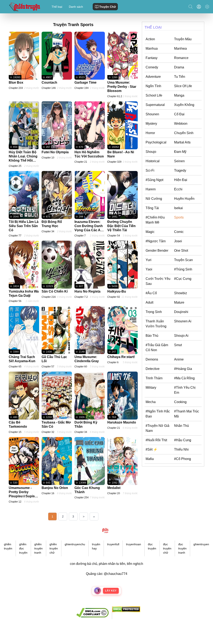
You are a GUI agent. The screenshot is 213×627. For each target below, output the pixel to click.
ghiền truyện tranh (38, 548)
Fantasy (151, 58)
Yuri (148, 260)
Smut (178, 345)
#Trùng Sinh (183, 269)
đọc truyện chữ (167, 548)
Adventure (153, 76)
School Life (154, 95)
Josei (178, 241)
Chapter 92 (113, 296)
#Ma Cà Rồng (184, 378)
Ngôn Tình (153, 86)
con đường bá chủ (83, 563)
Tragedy (180, 170)
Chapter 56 (15, 301)
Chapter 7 (80, 235)
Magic (150, 232)
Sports (179, 217)
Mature (179, 302)
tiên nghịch (135, 563)
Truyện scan (183, 260)
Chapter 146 (49, 88)
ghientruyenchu (75, 544)
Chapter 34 (48, 231)
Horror (150, 133)
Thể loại (57, 6)
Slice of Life (183, 86)
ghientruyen (201, 544)
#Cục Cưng (182, 278)
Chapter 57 (48, 366)
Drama (179, 67)
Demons (152, 359)
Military (151, 387)
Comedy (152, 67)
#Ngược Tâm (156, 241)
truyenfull (113, 544)
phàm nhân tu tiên (112, 563)
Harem (151, 189)
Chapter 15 (15, 432)
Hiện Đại (180, 180)
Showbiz (180, 293)
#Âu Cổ (151, 293)
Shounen (152, 114)
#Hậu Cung (182, 440)
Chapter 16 (48, 493)
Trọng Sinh (154, 312)
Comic (179, 232)
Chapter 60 (80, 366)
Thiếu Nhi (181, 449)
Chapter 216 (49, 296)
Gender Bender (157, 250)
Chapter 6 (113, 362)
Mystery (151, 123)
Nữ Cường (154, 198)
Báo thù (152, 335)
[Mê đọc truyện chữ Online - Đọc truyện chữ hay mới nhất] (24, 6)
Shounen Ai (182, 321)
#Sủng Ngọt (154, 180)
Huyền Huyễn (184, 198)
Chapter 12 (15, 501)
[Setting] (207, 6)
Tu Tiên (179, 76)
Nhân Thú (181, 425)
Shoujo (151, 151)
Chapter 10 (48, 157)
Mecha (151, 402)
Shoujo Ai (181, 335)
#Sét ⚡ (151, 449)
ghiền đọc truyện (23, 548)
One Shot (181, 250)
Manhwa (180, 48)
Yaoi (149, 269)
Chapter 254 (81, 497)
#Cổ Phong (182, 459)
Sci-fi (150, 170)
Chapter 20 (113, 493)
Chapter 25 (15, 166)
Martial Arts (182, 142)
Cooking (180, 402)
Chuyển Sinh (183, 133)
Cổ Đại (179, 114)
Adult (149, 302)
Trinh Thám (154, 378)
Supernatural (155, 105)
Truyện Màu (183, 39)
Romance (181, 58)
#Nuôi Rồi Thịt (156, 440)
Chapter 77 (15, 235)
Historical (153, 161)
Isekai (178, 208)
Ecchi (178, 189)
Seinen (179, 161)
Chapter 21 (80, 161)
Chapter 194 (81, 88)
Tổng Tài (152, 208)
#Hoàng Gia (183, 369)
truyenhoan (133, 544)
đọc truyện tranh (182, 548)
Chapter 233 (16, 88)
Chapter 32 (48, 432)
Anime (179, 359)
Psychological (156, 142)
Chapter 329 (114, 161)
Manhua (152, 48)
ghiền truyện (8, 546)
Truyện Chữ (107, 6)
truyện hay (96, 546)
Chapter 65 (15, 366)
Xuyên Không (184, 105)
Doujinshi (181, 312)
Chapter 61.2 (114, 96)
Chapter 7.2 (81, 296)
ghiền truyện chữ (54, 548)
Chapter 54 (113, 235)
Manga (179, 95)
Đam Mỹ (180, 151)
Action (150, 39)
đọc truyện (152, 546)
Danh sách (76, 6)
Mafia (150, 459)
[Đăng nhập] (200, 7)
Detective (153, 369)
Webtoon (180, 123)
